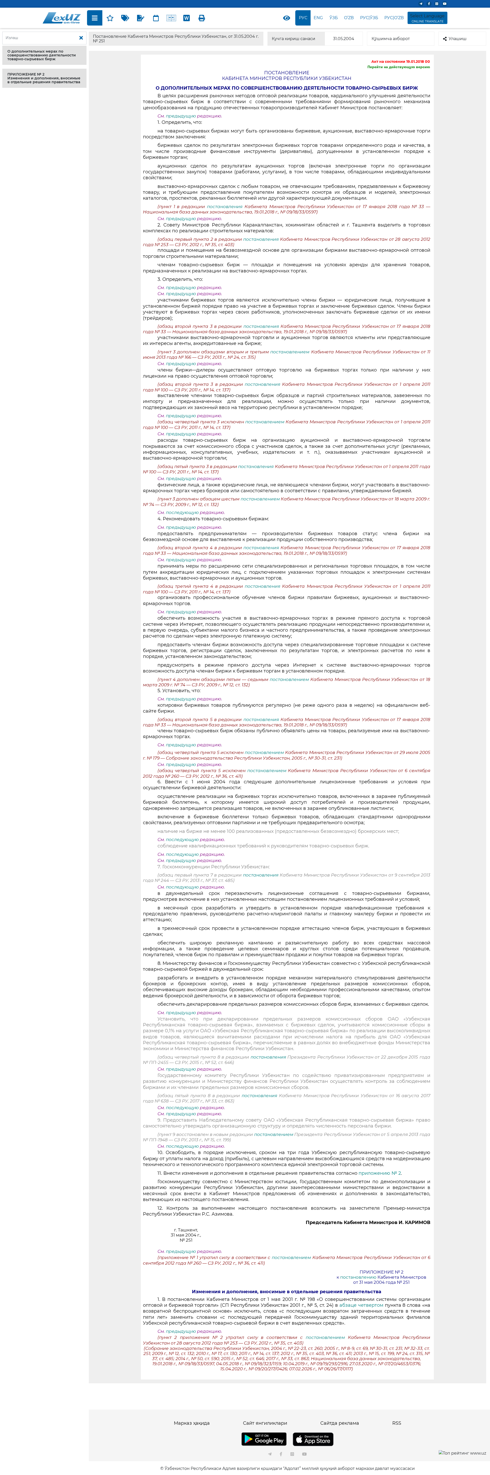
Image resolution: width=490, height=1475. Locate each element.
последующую (182, 512)
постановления (225, 206)
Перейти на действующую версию (399, 67)
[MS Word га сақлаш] (186, 18)
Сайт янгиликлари (265, 1423)
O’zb (349, 17)
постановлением (290, 351)
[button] (44, 55)
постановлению (358, 1277)
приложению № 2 (380, 1173)
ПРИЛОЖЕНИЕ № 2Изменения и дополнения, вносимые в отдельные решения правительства (43, 78)
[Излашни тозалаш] (81, 38)
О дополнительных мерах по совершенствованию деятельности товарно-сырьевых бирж (41, 55)
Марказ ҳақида (192, 1423)
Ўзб (333, 17)
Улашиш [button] (458, 38)
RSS (396, 1423)
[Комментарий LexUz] (140, 18)
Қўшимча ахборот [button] (391, 38)
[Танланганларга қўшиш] (110, 18)
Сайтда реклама (339, 1423)
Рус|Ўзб (369, 17)
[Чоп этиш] (202, 18)
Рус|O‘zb (394, 17)
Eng (318, 17)
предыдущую (181, 115)
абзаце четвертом (360, 1305)
